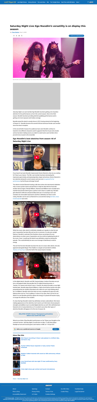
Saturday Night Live (23, 378)
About (14, 389)
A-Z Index (34, 394)
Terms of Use (49, 391)
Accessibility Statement (19, 394)
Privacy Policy (36, 391)
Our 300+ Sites (65, 389)
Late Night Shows (22, 2)
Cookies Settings (50, 394)
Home (14, 378)
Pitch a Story (16, 391)
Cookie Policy (64, 391)
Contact (47, 389)
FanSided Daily (79, 389)
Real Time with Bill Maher (68, 2)
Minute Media (11, 398)
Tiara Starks (15, 32)
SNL (48, 2)
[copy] (22, 36)
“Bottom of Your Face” (19, 250)
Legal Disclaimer (79, 391)
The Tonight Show (55, 2)
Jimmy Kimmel (32, 2)
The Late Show (41, 2)
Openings (34, 389)
